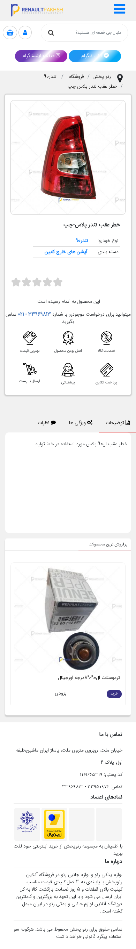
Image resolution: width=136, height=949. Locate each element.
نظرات (44, 423)
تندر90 (51, 77)
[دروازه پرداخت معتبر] (54, 824)
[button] (119, 10)
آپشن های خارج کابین (66, 252)
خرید (114, 694)
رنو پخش (101, 77)
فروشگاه (76, 77)
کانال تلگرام (92, 56)
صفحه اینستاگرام (38, 56)
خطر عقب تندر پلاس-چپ (92, 86)
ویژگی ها (78, 423)
